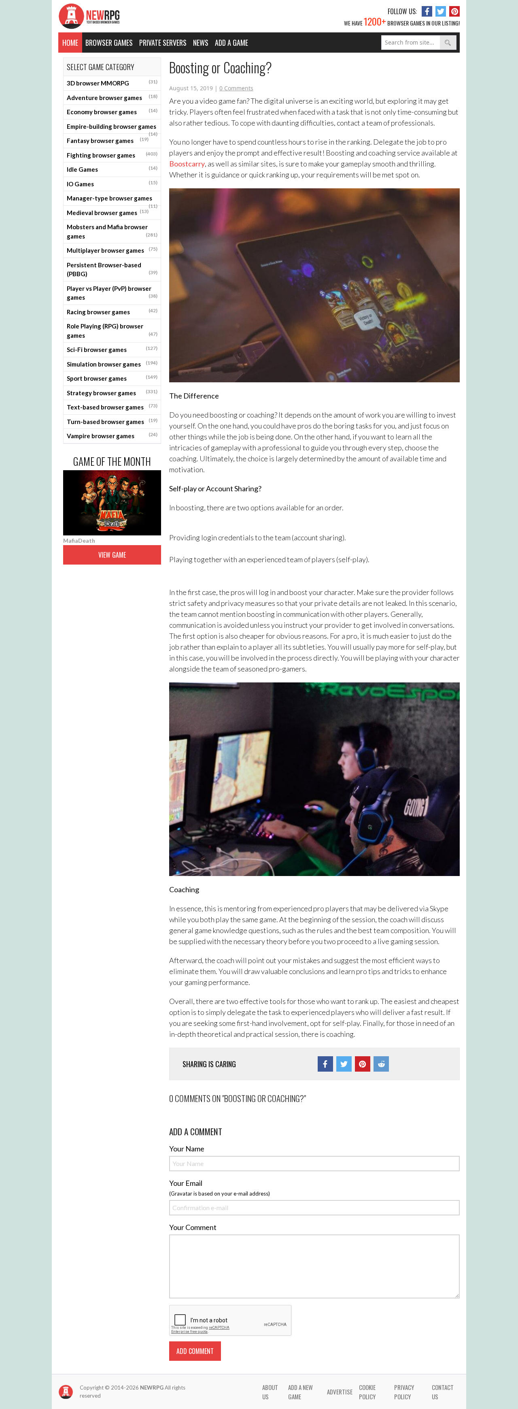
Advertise (339, 1391)
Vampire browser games (112, 435)
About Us (270, 1392)
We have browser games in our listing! (402, 21)
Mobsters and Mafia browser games (112, 231)
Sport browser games (112, 378)
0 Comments (236, 88)
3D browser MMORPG (112, 83)
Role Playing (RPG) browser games (112, 330)
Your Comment (193, 1227)
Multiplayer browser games (112, 250)
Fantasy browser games (108, 140)
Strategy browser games (112, 392)
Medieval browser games (108, 212)
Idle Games (112, 169)
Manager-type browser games (112, 200)
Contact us (443, 1392)
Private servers (163, 42)
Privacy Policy (404, 1392)
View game (112, 555)
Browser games (109, 42)
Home (70, 42)
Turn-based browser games (112, 421)
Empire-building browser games (112, 128)
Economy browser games (112, 111)
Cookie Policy (367, 1392)
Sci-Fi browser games (112, 349)
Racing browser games (112, 311)
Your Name (186, 1148)
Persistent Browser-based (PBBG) (112, 269)
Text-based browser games (112, 407)
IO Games (112, 183)
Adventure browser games (112, 97)
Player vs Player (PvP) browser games (112, 293)
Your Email (185, 1183)
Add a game (231, 42)
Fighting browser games (112, 155)
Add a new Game (300, 1392)
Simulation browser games (112, 364)
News (200, 42)
